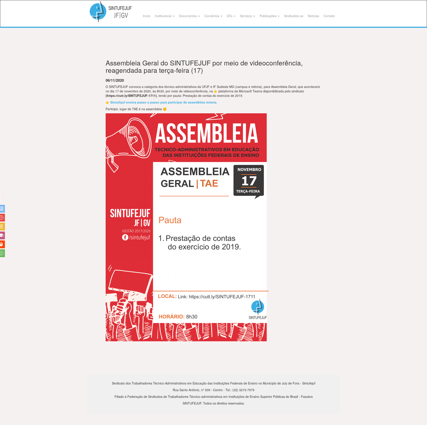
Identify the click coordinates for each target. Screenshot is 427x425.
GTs (230, 16)
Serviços (246, 16)
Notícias (313, 16)
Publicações (268, 16)
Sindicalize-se (293, 16)
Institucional (163, 16)
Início (146, 16)
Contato (329, 16)
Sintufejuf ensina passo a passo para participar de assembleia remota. (163, 102)
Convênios (212, 16)
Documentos (188, 16)
